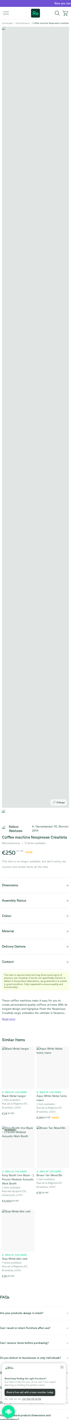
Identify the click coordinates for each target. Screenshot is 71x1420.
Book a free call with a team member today (30, 1392)
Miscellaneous (23, 23)
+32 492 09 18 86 (31, 1399)
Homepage (7, 23)
